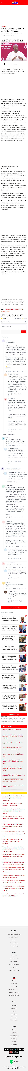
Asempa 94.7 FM (14, 964)
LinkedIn (14, 1017)
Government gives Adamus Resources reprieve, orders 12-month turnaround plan (14, 834)
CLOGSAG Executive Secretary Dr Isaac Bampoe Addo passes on (14, 876)
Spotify (15, 1061)
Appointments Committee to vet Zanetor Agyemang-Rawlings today (12, 781)
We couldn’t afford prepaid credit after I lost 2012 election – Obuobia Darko (14, 882)
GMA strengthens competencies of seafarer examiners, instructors (13, 786)
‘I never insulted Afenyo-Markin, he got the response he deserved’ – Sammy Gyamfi (14, 888)
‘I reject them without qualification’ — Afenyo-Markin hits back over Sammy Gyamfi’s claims (13, 849)
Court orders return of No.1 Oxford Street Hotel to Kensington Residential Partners (13, 819)
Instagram (14, 1014)
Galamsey (14, 1038)
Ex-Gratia (17, 309)
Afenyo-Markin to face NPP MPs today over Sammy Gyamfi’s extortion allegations (13, 798)
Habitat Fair (14, 1032)
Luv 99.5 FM (14, 967)
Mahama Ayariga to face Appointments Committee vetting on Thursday (12, 749)
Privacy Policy (14, 946)
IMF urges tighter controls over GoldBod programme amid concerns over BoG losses (13, 775)
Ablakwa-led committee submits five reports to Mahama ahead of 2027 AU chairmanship (13, 870)
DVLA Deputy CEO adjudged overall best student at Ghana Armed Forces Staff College (12, 769)
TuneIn (11, 1056)
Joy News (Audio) (14, 995)
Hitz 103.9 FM (14, 961)
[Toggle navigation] (25, 3)
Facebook (14, 1008)
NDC (8, 311)
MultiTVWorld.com (14, 989)
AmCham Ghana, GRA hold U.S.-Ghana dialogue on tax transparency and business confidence (13, 737)
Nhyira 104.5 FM (14, 970)
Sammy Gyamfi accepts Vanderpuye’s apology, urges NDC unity (13, 895)
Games (14, 1029)
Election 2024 (9, 309)
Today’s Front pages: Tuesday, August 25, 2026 (12, 743)
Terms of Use (14, 943)
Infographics (14, 1020)
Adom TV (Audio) (14, 992)
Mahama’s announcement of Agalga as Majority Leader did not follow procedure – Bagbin (13, 755)
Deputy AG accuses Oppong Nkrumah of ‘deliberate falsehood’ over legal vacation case (13, 857)
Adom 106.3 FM (14, 959)
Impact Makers (14, 1035)
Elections (14, 1044)
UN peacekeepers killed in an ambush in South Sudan (12, 731)
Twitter (14, 1011)
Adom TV (14, 983)
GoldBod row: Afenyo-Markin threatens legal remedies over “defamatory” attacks (14, 811)
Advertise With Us (14, 937)
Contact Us (14, 940)
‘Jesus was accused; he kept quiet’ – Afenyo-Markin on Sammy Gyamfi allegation (13, 826)
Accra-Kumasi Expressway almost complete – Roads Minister (12, 804)
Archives (14, 1041)
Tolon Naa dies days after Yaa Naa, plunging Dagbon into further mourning (12, 841)
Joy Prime (14, 986)
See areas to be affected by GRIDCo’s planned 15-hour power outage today (13, 863)
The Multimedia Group (14, 934)
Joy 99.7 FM (14, 956)
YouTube (14, 1005)
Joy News (14, 980)
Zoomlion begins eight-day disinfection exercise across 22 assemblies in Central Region (12, 762)
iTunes (20, 1056)
